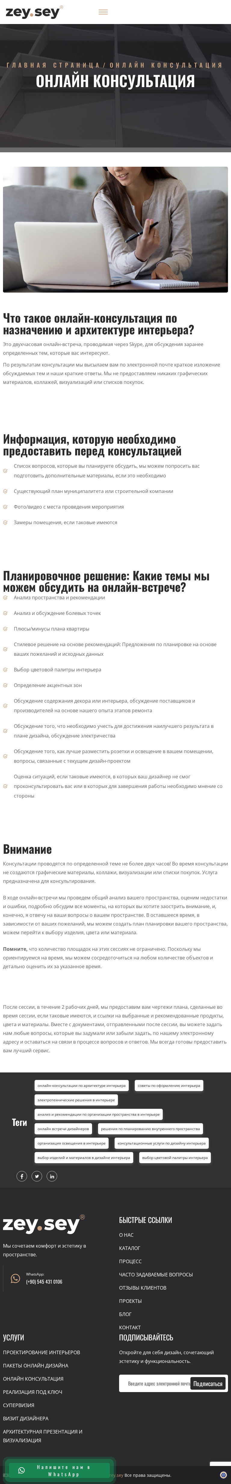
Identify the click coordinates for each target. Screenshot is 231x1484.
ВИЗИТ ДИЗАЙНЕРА (25, 1418)
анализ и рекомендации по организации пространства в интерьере (99, 1114)
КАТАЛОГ (129, 1248)
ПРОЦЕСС (130, 1261)
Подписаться (208, 1383)
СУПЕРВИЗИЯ (18, 1405)
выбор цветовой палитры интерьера (175, 1157)
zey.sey (116, 1475)
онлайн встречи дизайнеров (63, 1128)
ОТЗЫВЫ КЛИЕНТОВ (142, 1288)
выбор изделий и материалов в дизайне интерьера (84, 1157)
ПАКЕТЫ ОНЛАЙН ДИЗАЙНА (35, 1365)
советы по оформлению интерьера (169, 1085)
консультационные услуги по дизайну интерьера (162, 1143)
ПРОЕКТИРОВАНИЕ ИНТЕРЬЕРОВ (41, 1352)
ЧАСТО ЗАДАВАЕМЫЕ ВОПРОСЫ (156, 1274)
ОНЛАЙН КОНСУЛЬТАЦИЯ (33, 1379)
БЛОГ (125, 1314)
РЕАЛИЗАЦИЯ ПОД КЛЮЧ (32, 1392)
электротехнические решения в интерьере (76, 1099)
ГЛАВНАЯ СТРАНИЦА (54, 64)
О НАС (126, 1235)
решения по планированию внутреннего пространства (150, 1128)
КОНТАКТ (130, 1327)
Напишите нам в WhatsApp (64, 1470)
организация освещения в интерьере (72, 1143)
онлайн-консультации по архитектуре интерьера (82, 1085)
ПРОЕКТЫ (130, 1301)
